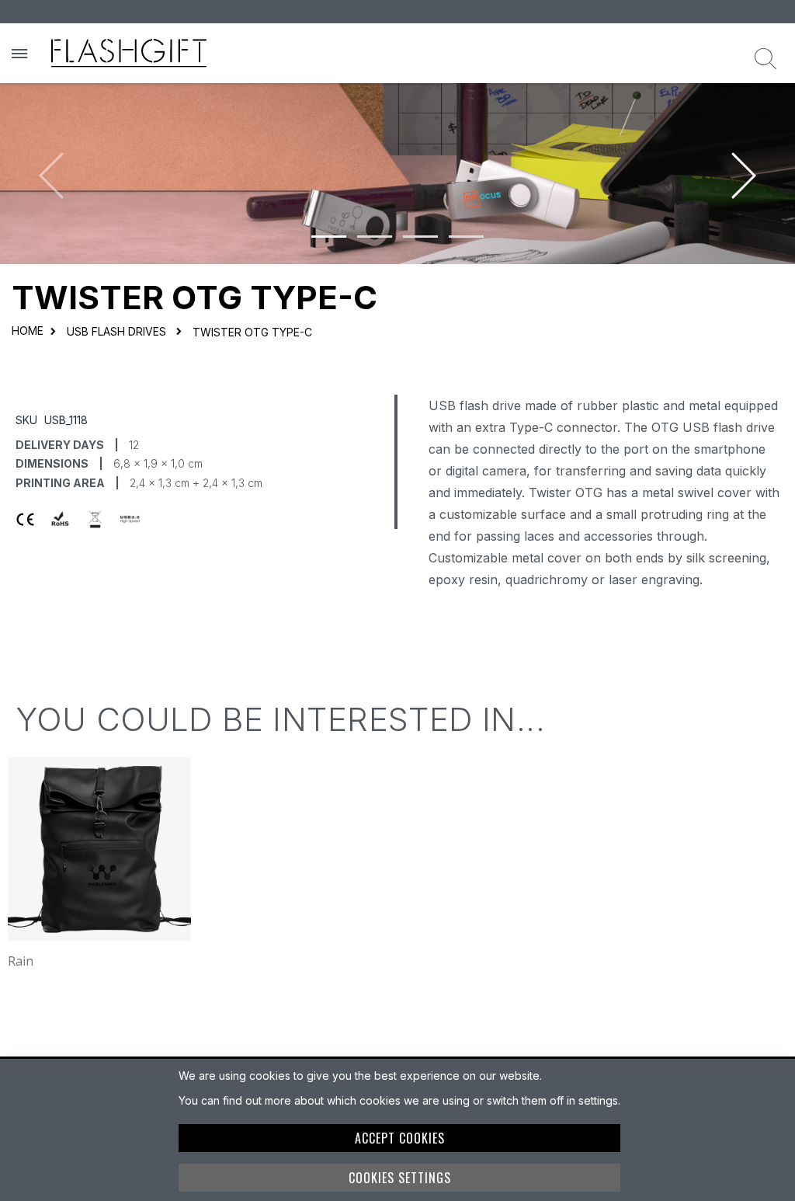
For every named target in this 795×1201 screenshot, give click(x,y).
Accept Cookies (400, 1138)
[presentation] (743, 164)
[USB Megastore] (129, 53)
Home (27, 330)
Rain (20, 961)
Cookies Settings (400, 1177)
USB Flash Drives (116, 331)
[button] (329, 236)
